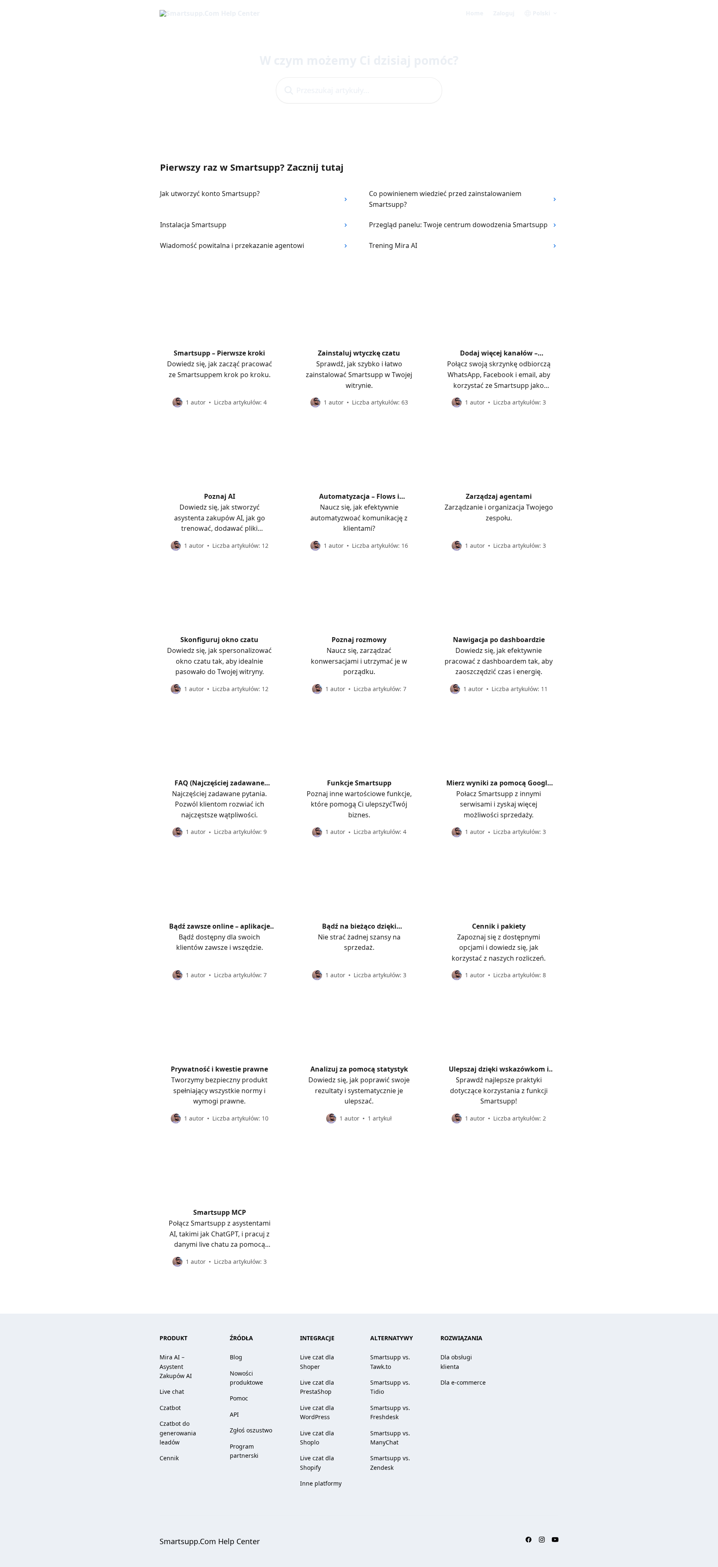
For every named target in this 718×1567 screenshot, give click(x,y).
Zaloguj (503, 13)
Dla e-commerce (463, 1382)
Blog (236, 1357)
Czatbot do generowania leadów (178, 1433)
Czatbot (170, 1408)
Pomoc (239, 1398)
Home (474, 13)
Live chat (172, 1391)
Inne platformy (321, 1483)
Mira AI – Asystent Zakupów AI (176, 1366)
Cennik (169, 1458)
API (234, 1414)
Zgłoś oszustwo (251, 1430)
